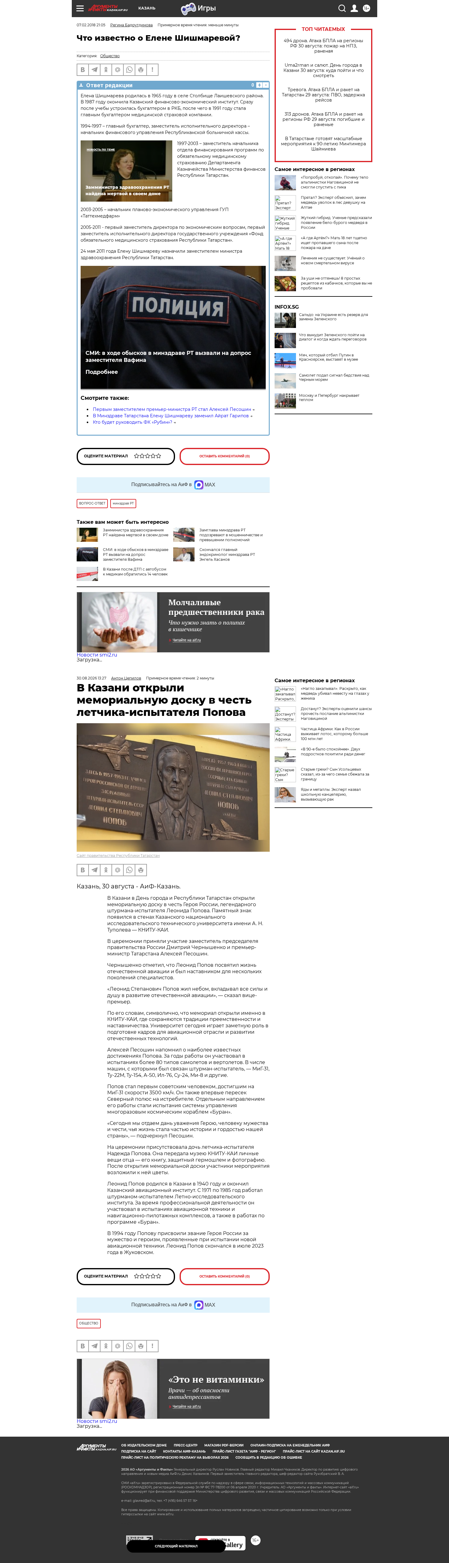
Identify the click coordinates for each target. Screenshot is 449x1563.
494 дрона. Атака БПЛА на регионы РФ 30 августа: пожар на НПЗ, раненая (323, 46)
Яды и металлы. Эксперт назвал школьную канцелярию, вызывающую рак (331, 794)
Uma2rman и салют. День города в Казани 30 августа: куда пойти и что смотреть (323, 70)
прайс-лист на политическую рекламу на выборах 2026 (174, 1458)
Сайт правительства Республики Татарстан (118, 855)
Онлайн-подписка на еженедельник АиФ (290, 1445)
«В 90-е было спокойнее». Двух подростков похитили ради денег (333, 751)
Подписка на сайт (138, 1451)
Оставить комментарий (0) (224, 456)
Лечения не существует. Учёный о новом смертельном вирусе (333, 260)
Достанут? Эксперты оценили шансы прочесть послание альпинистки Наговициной (336, 713)
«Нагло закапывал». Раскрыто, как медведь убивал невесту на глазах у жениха (335, 693)
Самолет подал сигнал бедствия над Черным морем (334, 377)
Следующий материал (176, 1546)
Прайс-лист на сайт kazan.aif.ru (314, 1451)
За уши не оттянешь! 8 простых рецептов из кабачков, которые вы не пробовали (336, 283)
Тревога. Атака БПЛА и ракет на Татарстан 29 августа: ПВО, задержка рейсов (323, 95)
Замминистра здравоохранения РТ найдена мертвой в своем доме (135, 532)
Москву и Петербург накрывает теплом (329, 397)
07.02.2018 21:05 (91, 25)
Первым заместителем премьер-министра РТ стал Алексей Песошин (172, 409)
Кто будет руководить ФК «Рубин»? (132, 422)
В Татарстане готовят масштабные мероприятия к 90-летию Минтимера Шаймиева (323, 144)
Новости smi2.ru (97, 655)
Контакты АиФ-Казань (184, 1451)
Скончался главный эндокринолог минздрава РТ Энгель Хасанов (227, 554)
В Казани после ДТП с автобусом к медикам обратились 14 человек (135, 571)
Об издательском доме (144, 1445)
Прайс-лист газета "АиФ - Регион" (244, 1451)
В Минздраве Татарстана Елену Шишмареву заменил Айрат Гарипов (171, 416)
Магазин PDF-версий (223, 1445)
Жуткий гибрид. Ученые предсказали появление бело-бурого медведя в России (336, 222)
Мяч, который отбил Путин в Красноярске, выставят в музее (328, 357)
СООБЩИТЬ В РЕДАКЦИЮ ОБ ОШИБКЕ (268, 1458)
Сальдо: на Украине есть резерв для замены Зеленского (333, 317)
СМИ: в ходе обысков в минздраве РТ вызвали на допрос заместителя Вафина (168, 356)
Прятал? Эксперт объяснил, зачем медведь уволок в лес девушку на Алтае (333, 202)
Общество (110, 56)
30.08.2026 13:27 (91, 678)
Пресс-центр (185, 1445)
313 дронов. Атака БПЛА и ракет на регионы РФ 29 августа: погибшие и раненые (324, 119)
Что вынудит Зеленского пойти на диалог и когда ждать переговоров (333, 337)
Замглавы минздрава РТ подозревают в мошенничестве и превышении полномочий (231, 535)
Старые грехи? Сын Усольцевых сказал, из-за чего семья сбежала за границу (335, 774)
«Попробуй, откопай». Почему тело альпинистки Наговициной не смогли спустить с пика (334, 182)
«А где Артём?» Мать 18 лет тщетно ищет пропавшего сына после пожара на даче (334, 243)
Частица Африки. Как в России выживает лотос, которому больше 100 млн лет (334, 734)
